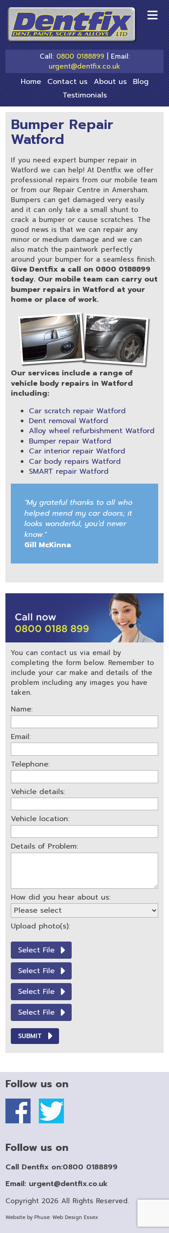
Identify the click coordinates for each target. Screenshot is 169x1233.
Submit (30, 1036)
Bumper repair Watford (70, 441)
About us (110, 82)
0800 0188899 (80, 56)
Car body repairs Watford (75, 461)
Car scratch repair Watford (77, 411)
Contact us (67, 82)
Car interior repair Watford (77, 451)
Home (31, 82)
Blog (141, 82)
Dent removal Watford (68, 421)
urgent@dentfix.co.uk (84, 66)
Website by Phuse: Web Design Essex (51, 1217)
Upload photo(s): (40, 926)
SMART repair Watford (69, 471)
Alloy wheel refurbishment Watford (92, 430)
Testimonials (85, 95)
